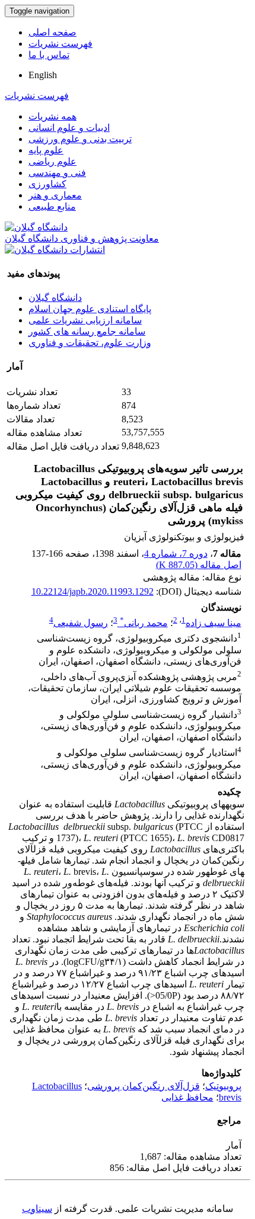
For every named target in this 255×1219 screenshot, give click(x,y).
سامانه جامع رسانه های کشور (86, 331)
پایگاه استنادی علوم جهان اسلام (89, 309)
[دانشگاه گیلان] (36, 227)
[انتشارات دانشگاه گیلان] (55, 250)
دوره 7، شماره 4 (176, 553)
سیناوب (37, 1209)
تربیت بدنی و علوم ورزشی (80, 139)
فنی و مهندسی (57, 173)
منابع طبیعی (52, 206)
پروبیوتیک (223, 1086)
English (42, 75)
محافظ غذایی (187, 1097)
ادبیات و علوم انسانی (69, 128)
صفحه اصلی (52, 32)
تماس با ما (48, 55)
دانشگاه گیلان (55, 298)
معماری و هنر (55, 195)
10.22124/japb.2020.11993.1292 (92, 591)
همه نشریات (52, 116)
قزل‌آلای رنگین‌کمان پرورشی (143, 1086)
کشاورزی (47, 184)
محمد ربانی (144, 623)
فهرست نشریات (60, 44)
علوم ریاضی (52, 161)
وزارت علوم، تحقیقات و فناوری (89, 343)
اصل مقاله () (198, 565)
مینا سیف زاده (213, 623)
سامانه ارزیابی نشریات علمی (85, 320)
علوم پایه (45, 150)
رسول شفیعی (80, 623)
